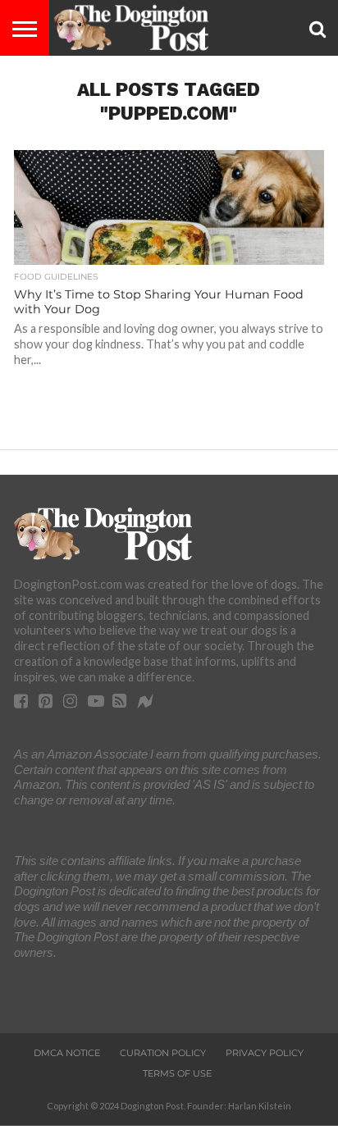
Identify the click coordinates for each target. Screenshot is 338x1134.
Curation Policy (163, 1053)
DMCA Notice (67, 1053)
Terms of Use (177, 1073)
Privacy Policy (265, 1053)
